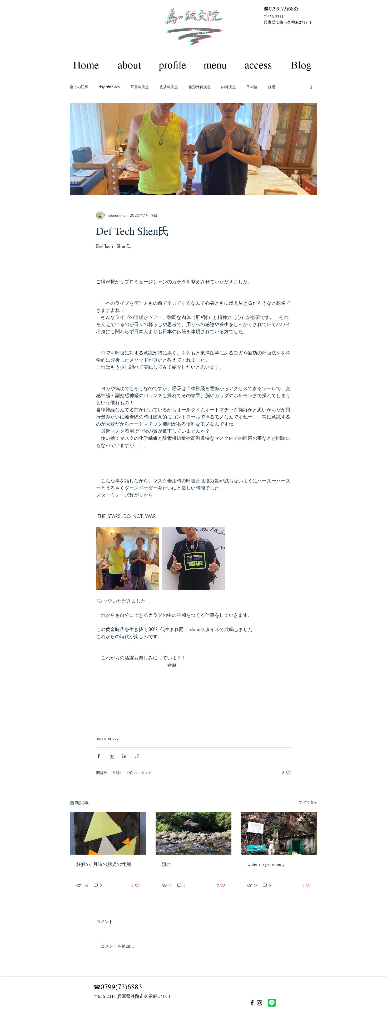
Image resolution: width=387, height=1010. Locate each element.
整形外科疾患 (199, 86)
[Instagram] (259, 1002)
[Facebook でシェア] (98, 756)
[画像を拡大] (127, 558)
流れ (166, 864)
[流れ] (194, 833)
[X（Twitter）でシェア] (111, 756)
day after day (109, 86)
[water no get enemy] (279, 833)
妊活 (271, 86)
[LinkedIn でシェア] (124, 756)
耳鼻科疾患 (140, 86)
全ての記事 (79, 86)
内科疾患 (228, 86)
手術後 (251, 86)
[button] (310, 87)
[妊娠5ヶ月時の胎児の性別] (108, 833)
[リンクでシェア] (137, 756)
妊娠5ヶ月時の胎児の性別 (103, 864)
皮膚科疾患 (169, 86)
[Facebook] (252, 1002)
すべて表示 (308, 802)
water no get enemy (266, 864)
